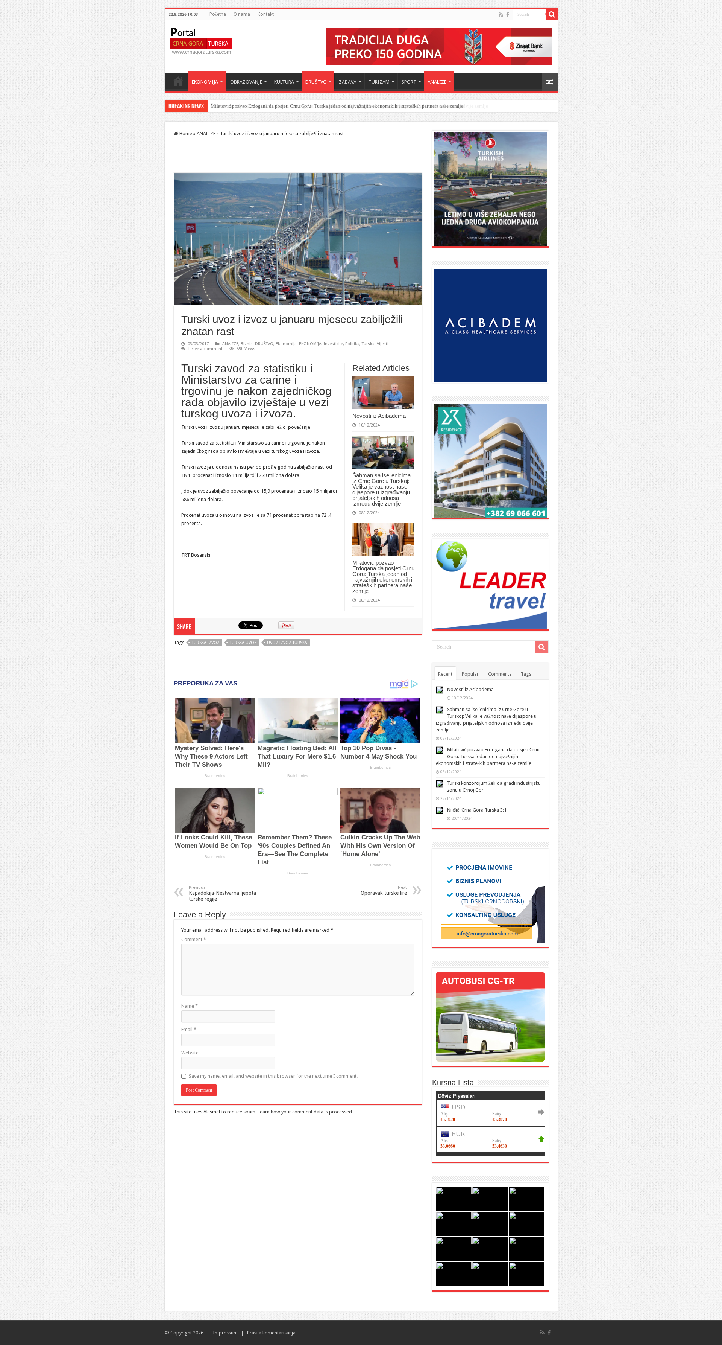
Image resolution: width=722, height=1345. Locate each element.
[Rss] (501, 14)
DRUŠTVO (316, 82)
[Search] (552, 14)
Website (190, 1053)
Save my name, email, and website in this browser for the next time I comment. (273, 1076)
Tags (526, 674)
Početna (217, 14)
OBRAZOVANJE (246, 82)
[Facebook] (507, 14)
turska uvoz (243, 642)
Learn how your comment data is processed (305, 1112)
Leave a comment (205, 348)
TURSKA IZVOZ (206, 642)
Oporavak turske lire (384, 890)
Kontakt (266, 14)
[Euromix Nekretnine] (490, 460)
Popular (470, 674)
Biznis (247, 343)
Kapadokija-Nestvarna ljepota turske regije (222, 893)
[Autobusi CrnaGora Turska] (490, 1016)
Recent (445, 674)
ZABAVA (347, 82)
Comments (499, 674)
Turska (368, 343)
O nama (242, 14)
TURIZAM (379, 82)
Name (189, 1006)
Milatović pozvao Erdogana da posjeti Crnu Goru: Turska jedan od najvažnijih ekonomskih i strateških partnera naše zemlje (337, 106)
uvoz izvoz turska (287, 642)
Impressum (225, 1333)
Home (178, 81)
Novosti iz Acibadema (379, 416)
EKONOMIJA (205, 82)
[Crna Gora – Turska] (201, 40)
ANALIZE (437, 82)
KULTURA (284, 82)
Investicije (333, 343)
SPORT (409, 82)
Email (188, 1029)
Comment (193, 939)
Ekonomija (286, 343)
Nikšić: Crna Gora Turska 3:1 (477, 810)
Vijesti (382, 343)
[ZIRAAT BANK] (439, 46)
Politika (352, 343)
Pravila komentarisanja (271, 1333)
